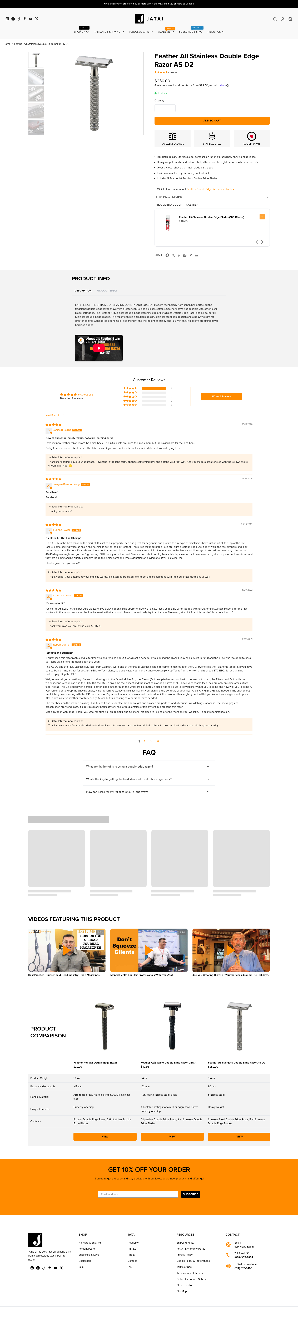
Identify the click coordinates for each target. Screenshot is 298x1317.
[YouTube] (30, 19)
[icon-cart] (290, 18)
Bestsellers (85, 1260)
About (131, 1254)
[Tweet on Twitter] (173, 255)
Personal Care (87, 1248)
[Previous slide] (256, 241)
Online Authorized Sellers (191, 1279)
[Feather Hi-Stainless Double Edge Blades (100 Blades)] (168, 222)
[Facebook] (13, 19)
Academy (133, 1242)
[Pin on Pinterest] (179, 255)
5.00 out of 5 (85, 394)
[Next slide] (262, 241)
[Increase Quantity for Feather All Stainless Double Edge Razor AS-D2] (171, 108)
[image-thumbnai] (36, 60)
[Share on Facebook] (167, 255)
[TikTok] (19, 19)
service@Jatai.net (245, 1246)
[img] (53, 424)
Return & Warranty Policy (191, 1248)
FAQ (130, 1266)
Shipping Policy (185, 1242)
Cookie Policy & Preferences (193, 1260)
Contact (132, 1260)
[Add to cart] (262, 216)
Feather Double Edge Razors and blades (210, 189)
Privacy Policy (185, 1254)
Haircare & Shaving (90, 1242)
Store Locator (185, 1285)
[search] (275, 18)
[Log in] (282, 18)
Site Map (182, 1291)
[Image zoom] (94, 93)
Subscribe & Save (89, 1254)
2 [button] (145, 741)
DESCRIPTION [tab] (83, 290)
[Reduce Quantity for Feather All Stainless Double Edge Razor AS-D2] (158, 108)
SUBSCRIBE (190, 1194)
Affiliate (132, 1248)
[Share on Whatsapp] (185, 255)
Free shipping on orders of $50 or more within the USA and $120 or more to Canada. (149, 3)
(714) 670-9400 (243, 1268)
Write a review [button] (221, 396)
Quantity (159, 100)
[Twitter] (36, 19)
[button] (161, 72)
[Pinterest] (25, 19)
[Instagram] (7, 19)
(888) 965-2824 (244, 1257)
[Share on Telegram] (191, 255)
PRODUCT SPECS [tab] (107, 290)
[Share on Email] (196, 255)
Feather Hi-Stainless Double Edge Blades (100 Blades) (211, 217)
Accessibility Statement (190, 1273)
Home (7, 43)
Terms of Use (184, 1266)
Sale (81, 1266)
